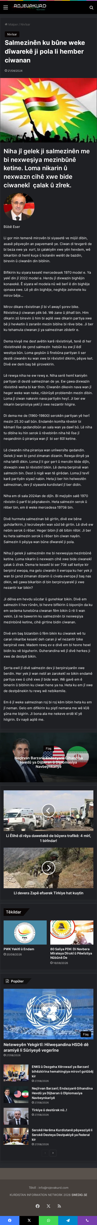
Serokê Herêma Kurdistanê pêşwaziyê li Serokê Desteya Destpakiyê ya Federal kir (62, 1134)
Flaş (48, 748)
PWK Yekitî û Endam (19, 949)
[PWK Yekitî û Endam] (25, 932)
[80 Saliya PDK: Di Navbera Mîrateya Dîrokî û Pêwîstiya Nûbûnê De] (71, 932)
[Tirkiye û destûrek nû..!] (16, 1116)
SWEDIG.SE (79, 1195)
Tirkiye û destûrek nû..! (49, 1110)
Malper (12, 24)
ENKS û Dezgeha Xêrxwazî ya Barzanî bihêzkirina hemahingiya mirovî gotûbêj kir (62, 1071)
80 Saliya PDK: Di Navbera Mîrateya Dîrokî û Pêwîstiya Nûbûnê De (71, 953)
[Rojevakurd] (29, 7)
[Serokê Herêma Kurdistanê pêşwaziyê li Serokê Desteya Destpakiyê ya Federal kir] (16, 1136)
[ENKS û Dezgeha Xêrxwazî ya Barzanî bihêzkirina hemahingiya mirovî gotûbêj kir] (16, 1072)
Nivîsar (25, 24)
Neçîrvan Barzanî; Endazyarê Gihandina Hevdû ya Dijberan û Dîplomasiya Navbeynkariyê (48, 762)
